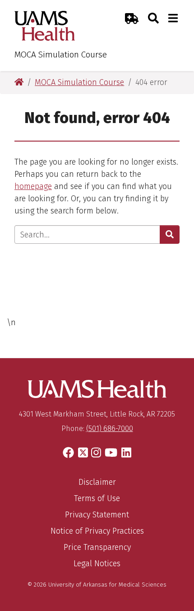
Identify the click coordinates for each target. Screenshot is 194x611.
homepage (33, 186)
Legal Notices (97, 563)
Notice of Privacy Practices (97, 531)
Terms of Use (97, 498)
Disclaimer (97, 482)
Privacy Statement (97, 515)
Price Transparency (97, 547)
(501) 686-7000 (109, 428)
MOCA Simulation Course (60, 54)
